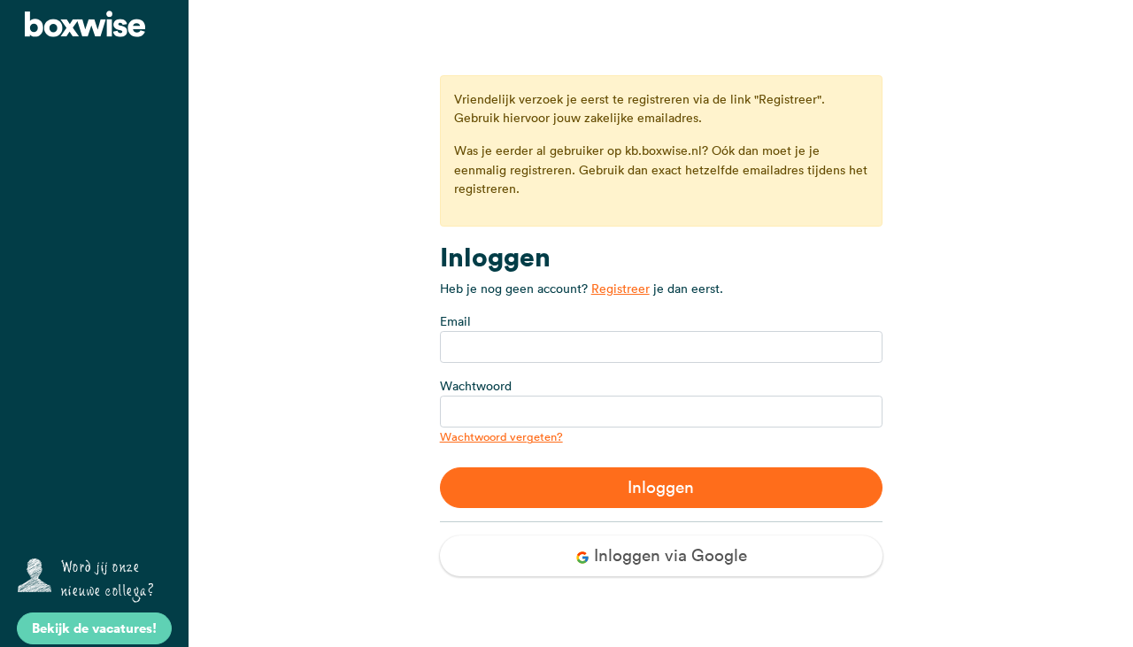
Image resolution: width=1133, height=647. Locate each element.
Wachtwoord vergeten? (501, 436)
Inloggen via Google (668, 555)
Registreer (620, 289)
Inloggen (661, 486)
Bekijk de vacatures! (94, 628)
